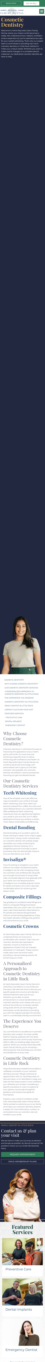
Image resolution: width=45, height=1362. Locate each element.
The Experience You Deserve (19, 698)
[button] (41, 11)
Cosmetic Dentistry (14, 680)
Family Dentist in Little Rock (19, 706)
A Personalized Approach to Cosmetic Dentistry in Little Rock (22, 692)
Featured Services (14, 714)
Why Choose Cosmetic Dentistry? (21, 684)
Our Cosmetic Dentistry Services (21, 688)
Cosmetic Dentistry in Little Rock (21, 702)
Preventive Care (14, 717)
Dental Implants (13, 721)
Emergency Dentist (15, 725)
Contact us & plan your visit (19, 710)
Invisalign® (8, 870)
